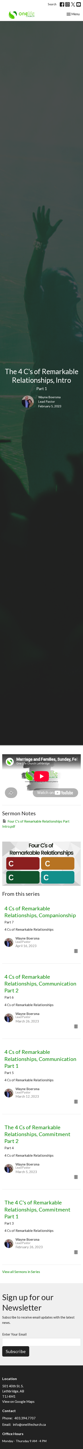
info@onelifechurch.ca (29, 1424)
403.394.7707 (25, 1418)
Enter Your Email (14, 1334)
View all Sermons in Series (21, 1272)
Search (52, 4)
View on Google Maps (18, 1401)
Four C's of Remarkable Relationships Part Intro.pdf (35, 823)
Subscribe (16, 1351)
